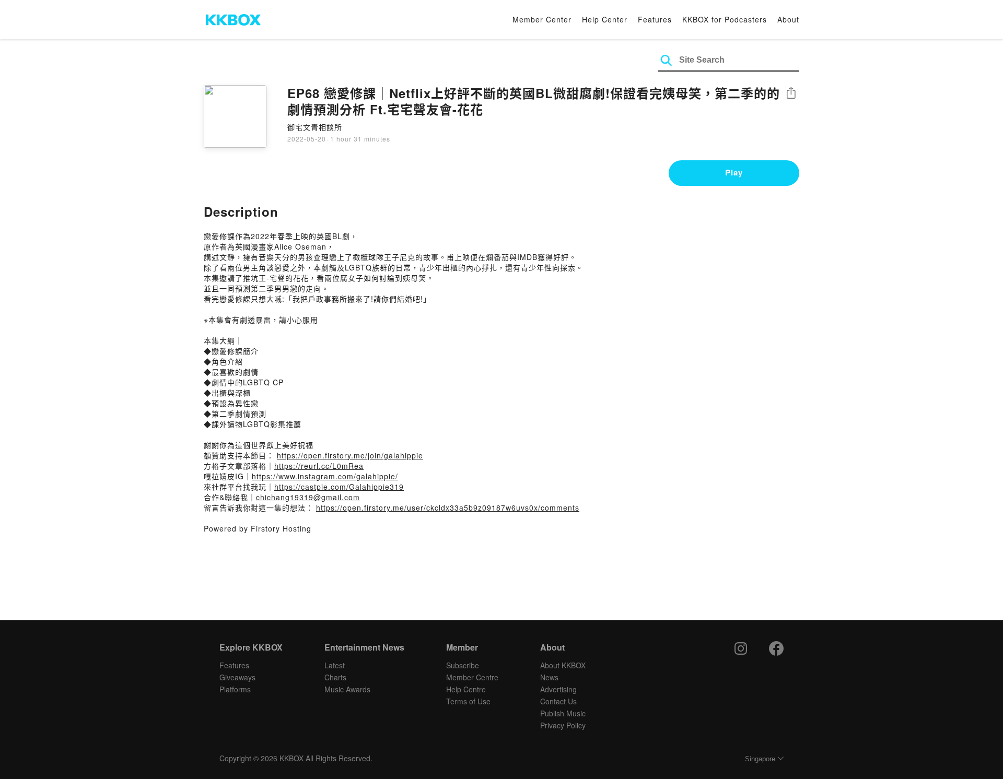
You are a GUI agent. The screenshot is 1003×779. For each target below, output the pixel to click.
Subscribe (462, 665)
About (788, 19)
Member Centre (472, 677)
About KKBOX (563, 665)
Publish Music (563, 713)
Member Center (542, 19)
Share (791, 94)
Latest (334, 665)
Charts (335, 677)
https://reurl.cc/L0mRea (319, 466)
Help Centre (466, 689)
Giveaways (237, 677)
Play (734, 172)
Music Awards (347, 689)
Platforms (235, 689)
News (549, 677)
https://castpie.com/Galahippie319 (339, 486)
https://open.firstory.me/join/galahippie (350, 455)
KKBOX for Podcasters (724, 19)
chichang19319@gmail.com (308, 497)
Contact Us (558, 701)
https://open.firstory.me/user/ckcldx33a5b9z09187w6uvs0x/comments (447, 507)
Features (655, 19)
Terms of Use (468, 701)
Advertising (558, 689)
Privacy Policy (563, 725)
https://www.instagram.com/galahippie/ (325, 476)
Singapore (760, 759)
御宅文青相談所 (314, 127)
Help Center (604, 19)
